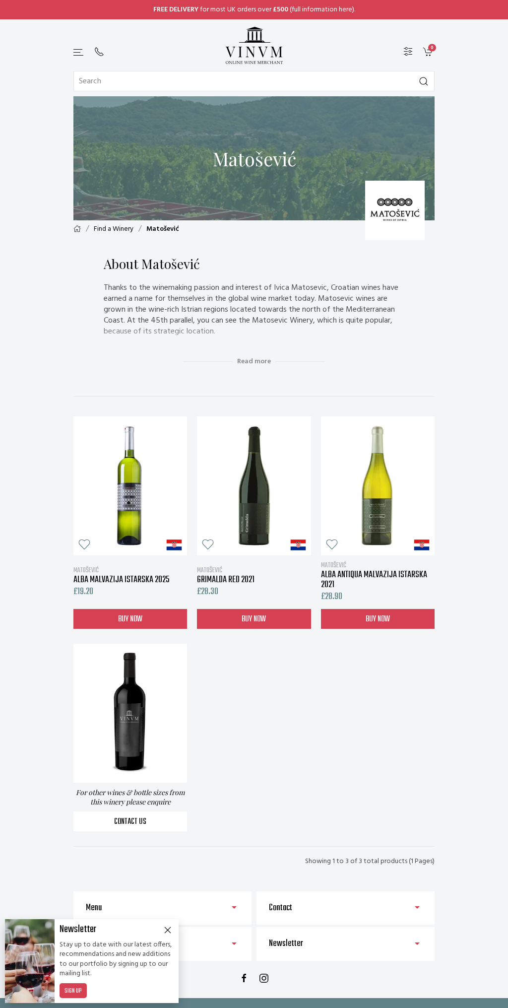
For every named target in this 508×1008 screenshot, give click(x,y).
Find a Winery (113, 229)
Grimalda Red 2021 (225, 575)
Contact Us (130, 821)
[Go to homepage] (254, 45)
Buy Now (130, 619)
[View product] (130, 485)
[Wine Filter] (408, 52)
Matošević (162, 229)
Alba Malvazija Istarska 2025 (121, 575)
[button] (78, 52)
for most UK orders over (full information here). (254, 9)
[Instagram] (264, 978)
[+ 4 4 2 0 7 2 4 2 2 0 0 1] (99, 52)
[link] (429, 52)
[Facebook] (244, 978)
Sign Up (73, 991)
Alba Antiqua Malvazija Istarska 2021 (374, 575)
